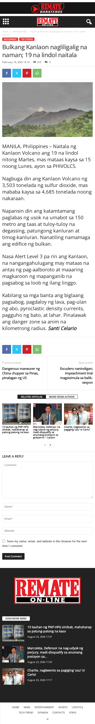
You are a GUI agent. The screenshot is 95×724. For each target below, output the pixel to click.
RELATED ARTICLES (31, 396)
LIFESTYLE (77, 707)
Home (5, 31)
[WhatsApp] (37, 73)
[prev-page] (45, 445)
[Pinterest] (27, 73)
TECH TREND (26, 712)
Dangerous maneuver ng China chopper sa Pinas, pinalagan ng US (21, 373)
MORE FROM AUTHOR (61, 396)
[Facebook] (6, 73)
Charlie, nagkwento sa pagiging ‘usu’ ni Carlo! (77, 428)
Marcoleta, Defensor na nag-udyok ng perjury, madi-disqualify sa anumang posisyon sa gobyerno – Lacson (46, 432)
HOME (15, 707)
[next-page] (50, 445)
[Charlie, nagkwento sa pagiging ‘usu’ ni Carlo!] (78, 414)
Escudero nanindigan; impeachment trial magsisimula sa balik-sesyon (76, 375)
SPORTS (62, 707)
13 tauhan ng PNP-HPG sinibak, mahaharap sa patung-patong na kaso (15, 429)
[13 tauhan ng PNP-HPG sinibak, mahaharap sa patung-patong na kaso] (16, 414)
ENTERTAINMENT (44, 707)
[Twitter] (16, 73)
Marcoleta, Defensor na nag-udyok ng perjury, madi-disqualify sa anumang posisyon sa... (55, 652)
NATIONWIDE (20, 31)
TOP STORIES (27, 39)
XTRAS (72, 712)
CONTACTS (58, 712)
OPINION (43, 712)
